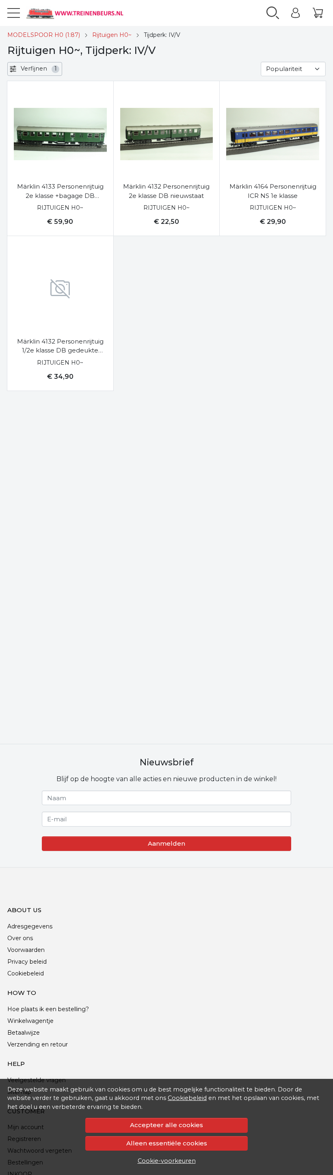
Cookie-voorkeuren (167, 1160)
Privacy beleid (27, 961)
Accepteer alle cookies (166, 1125)
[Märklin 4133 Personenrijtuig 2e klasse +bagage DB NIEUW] (60, 134)
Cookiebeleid (187, 1098)
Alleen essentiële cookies (166, 1143)
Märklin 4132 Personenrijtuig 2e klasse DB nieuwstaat (166, 191)
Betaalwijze (23, 1032)
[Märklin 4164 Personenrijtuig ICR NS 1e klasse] (272, 134)
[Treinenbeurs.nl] (83, 13)
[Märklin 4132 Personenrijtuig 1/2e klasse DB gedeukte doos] (60, 289)
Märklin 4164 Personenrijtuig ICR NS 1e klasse (272, 191)
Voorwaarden (26, 950)
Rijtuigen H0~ (112, 35)
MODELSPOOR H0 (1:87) (43, 35)
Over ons (20, 938)
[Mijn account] (295, 13)
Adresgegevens (29, 926)
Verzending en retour (37, 1044)
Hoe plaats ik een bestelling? (48, 1009)
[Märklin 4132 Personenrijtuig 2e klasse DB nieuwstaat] (166, 134)
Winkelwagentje (30, 1021)
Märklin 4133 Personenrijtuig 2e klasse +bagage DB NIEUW (60, 191)
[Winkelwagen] (317, 13)
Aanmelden (166, 843)
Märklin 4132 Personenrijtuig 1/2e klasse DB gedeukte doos (60, 346)
